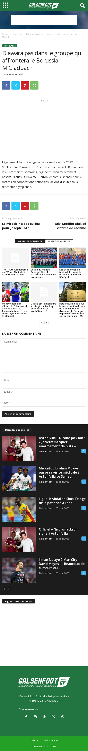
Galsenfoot (45, 451)
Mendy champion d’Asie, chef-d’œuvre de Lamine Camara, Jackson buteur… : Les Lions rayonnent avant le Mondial (15, 309)
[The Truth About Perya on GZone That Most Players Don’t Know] (15, 257)
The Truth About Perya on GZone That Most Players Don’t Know (15, 272)
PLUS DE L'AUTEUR (59, 241)
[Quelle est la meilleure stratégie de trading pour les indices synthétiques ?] (44, 292)
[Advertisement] (44, 20)
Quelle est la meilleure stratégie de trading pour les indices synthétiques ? (43, 307)
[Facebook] (6, 85)
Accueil (5, 34)
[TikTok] (44, 717)
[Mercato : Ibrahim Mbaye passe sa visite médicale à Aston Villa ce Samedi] (19, 478)
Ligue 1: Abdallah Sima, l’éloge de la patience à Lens (62, 501)
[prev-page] (41, 323)
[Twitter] (15, 85)
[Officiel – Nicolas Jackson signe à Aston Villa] (19, 539)
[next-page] (46, 323)
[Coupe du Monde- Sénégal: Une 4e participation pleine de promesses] (44, 257)
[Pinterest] (25, 85)
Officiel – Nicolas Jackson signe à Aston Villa (58, 531)
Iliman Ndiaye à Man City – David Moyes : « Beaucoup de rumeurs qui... (62, 563)
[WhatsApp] (34, 85)
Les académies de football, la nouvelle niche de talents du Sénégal (70, 273)
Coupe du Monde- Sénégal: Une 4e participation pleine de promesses (43, 273)
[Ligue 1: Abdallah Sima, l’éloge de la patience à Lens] (19, 509)
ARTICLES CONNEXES (30, 241)
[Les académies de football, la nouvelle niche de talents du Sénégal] (72, 257)
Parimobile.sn (51, 740)
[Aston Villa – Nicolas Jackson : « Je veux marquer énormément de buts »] (19, 448)
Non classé (17, 34)
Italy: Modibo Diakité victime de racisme (69, 226)
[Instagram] (35, 717)
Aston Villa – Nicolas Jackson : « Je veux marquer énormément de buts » (62, 442)
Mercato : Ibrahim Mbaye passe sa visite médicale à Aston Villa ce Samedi (59, 472)
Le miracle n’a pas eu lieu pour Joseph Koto (21, 226)
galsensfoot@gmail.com (54, 709)
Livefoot (34, 740)
